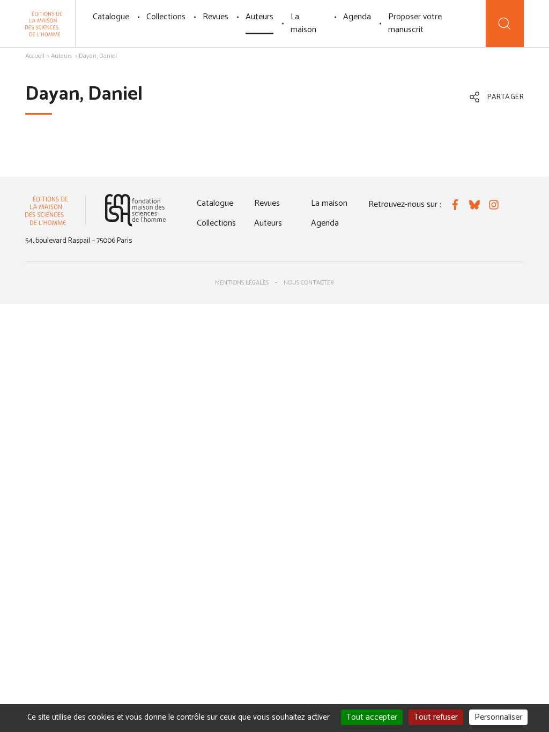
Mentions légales (242, 283)
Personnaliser (498, 717)
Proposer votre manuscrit (415, 23)
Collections (166, 17)
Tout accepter (371, 717)
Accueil (34, 56)
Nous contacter (309, 283)
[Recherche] (505, 23)
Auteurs (259, 17)
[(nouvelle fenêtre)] (135, 210)
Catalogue (111, 17)
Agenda (357, 17)
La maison (303, 23)
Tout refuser (436, 717)
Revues (215, 17)
